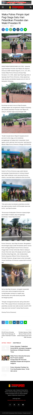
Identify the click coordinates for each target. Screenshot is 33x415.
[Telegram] (21, 29)
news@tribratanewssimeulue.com (16, 400)
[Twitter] (6, 29)
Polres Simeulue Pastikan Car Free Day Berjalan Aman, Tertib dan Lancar (19, 369)
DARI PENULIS (17, 343)
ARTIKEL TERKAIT (6, 343)
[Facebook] (3, 29)
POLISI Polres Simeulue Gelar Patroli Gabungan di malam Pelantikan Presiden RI (9, 334)
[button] (2, 7)
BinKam (8, 11)
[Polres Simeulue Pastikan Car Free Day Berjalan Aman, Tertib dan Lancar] (6, 369)
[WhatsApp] (10, 29)
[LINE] (25, 29)
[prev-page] (3, 375)
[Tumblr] (18, 29)
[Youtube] (23, 404)
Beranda (3, 11)
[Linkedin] (14, 29)
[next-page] (5, 375)
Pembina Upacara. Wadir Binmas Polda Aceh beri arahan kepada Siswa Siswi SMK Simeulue (24, 334)
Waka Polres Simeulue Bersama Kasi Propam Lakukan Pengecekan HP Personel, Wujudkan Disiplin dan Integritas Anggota (20, 359)
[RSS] (14, 404)
